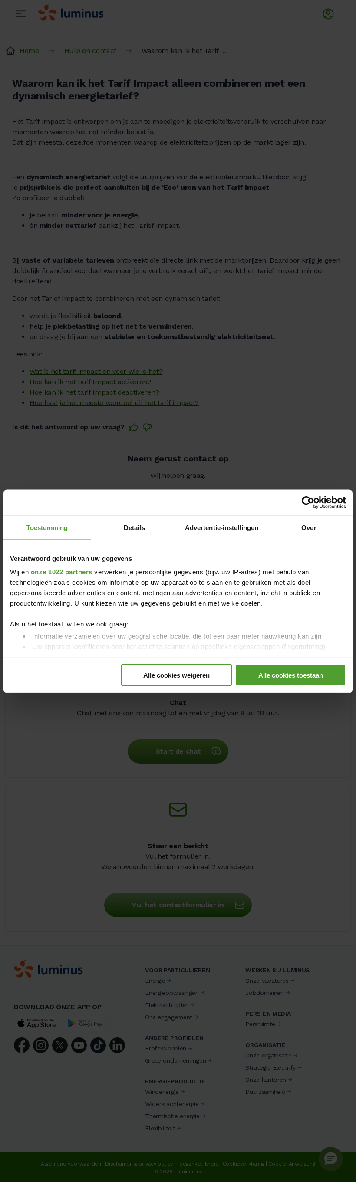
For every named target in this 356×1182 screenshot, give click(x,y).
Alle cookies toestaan (290, 674)
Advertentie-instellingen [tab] (221, 527)
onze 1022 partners (61, 572)
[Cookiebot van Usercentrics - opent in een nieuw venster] (308, 502)
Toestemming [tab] (47, 527)
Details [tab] (134, 527)
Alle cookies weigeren (176, 674)
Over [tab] (308, 527)
